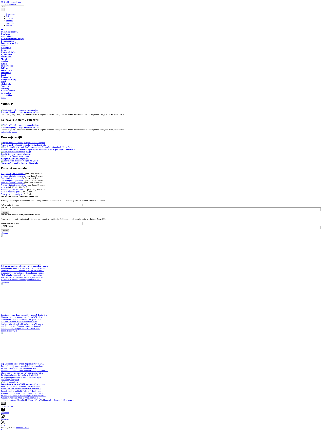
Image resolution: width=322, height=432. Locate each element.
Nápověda (39, 400)
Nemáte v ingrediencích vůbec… (14, 185)
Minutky (9, 21)
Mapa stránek (68, 400)
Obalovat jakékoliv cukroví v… (13, 176)
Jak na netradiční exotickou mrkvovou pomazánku (21, 389)
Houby (4, 50)
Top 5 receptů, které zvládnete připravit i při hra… (23, 364)
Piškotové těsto (7, 66)
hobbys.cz (5, 282)
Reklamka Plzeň (22, 427)
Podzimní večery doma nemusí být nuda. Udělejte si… (24, 315)
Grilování (5, 45)
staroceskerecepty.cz (9, 331)
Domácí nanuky (8, 41)
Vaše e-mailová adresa (10, 205)
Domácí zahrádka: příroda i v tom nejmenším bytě (21, 326)
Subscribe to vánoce (9, 132)
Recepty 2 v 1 (6, 77)
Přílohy (9, 25)
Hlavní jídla (10, 14)
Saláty (3, 82)
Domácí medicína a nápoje (12, 39)
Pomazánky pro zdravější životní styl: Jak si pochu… (23, 384)
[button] (2, 29)
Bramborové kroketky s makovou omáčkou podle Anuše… (24, 371)
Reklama (29, 400)
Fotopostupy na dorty (10, 43)
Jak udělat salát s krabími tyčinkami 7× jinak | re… (21, 391)
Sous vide (10, 23)
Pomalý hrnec (7, 70)
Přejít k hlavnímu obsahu (11, 2)
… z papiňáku (7, 95)
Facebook (5, 413)
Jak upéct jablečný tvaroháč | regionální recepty (19, 368)
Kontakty (21, 400)
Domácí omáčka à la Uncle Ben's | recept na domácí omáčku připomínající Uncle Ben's (38, 149)
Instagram (5, 419)
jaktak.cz (4, 233)
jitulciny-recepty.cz (8, 4)
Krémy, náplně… (8, 52)
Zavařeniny (6, 93)
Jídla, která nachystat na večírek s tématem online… (21, 386)
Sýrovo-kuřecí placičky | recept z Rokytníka (19, 163)
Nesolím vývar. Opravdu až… (13, 180)
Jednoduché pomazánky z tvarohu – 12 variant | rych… (23, 393)
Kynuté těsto (6, 54)
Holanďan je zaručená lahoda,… (14, 189)
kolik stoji (5, 187)
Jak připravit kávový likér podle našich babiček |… (21, 375)
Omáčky (9, 18)
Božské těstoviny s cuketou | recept (15, 154)
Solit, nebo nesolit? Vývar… (12, 183)
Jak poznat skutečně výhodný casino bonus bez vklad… (24, 266)
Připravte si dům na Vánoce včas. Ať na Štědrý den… (22, 317)
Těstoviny (5, 88)
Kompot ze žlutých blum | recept (15, 158)
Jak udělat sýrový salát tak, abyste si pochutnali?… (21, 398)
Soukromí (58, 400)
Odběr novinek (7, 406)
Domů (3, 97)
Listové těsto (6, 57)
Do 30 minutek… (8, 36)
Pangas (4, 63)
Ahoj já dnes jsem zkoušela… (13, 174)
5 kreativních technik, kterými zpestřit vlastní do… (21, 280)
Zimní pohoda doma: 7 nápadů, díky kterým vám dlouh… (24, 268)
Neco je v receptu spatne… (12, 192)
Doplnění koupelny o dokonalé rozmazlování (19, 322)
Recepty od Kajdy (8, 79)
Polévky (9, 16)
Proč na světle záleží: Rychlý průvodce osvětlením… (22, 324)
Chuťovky (5, 34)
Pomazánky (6, 73)
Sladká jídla (6, 84)
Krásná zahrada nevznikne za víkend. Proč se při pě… (22, 273)
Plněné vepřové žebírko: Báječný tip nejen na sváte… (22, 373)
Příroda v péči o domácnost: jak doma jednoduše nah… (23, 277)
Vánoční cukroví (8, 91)
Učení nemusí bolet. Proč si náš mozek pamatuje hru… (23, 319)
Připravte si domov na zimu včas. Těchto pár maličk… (22, 271)
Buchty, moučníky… (9, 32)
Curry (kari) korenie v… (10, 178)
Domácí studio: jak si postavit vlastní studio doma (20, 328)
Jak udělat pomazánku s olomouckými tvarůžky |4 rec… (23, 395)
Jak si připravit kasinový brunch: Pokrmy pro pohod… (22, 366)
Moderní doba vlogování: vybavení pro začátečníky (21, 275)
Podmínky (48, 400)
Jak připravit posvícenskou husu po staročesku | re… (22, 377)
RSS (3, 425)
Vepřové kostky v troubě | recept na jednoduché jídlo (23, 145)
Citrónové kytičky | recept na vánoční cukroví (20, 112)
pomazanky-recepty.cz (10, 380)
